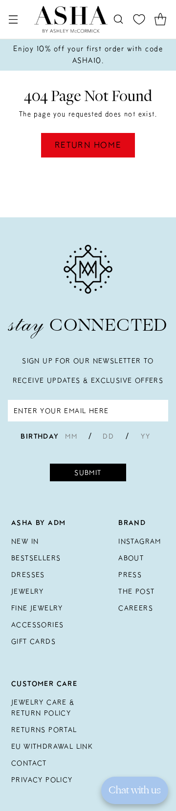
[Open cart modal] (160, 19)
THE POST (136, 591)
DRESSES (28, 574)
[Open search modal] (118, 19)
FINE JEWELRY (37, 608)
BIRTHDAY (40, 436)
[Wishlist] (139, 19)
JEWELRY (27, 591)
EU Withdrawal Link (52, 746)
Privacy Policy (42, 780)
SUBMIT (87, 472)
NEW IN (25, 541)
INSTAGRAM (139, 541)
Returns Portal (44, 729)
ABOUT (131, 558)
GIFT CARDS (33, 641)
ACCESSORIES (37, 624)
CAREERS (135, 608)
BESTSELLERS (36, 558)
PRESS (130, 574)
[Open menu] (13, 19)
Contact (29, 763)
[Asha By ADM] (71, 19)
